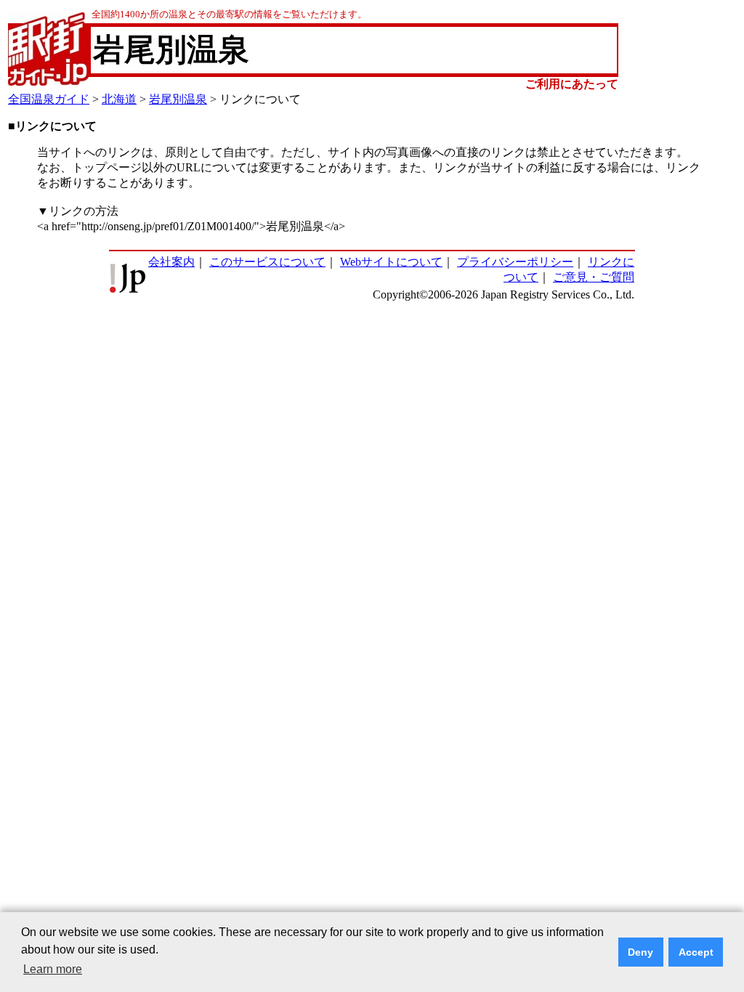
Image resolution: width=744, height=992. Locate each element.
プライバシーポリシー (515, 262)
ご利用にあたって (571, 84)
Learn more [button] (52, 969)
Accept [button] (696, 952)
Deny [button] (640, 952)
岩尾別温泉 (178, 99)
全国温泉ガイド (48, 99)
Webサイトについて (391, 262)
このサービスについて (267, 262)
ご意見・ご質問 (593, 277)
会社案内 (171, 262)
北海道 (119, 99)
